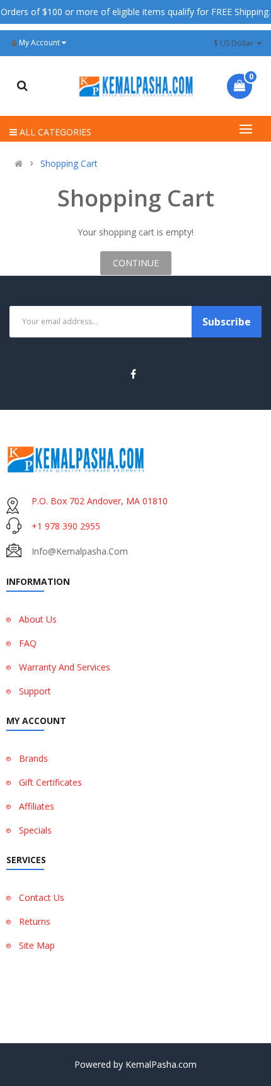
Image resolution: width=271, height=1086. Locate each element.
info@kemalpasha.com (80, 551)
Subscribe (226, 322)
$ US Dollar (235, 43)
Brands (33, 758)
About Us (38, 619)
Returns (34, 921)
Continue (136, 263)
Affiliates (36, 806)
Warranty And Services (64, 667)
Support (35, 691)
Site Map (37, 945)
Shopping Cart (69, 163)
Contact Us (41, 897)
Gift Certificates (50, 782)
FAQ (28, 643)
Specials (35, 830)
